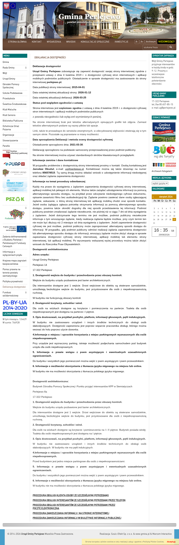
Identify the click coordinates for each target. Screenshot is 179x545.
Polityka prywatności (13, 281)
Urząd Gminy (9, 78)
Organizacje (8, 135)
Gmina (6, 62)
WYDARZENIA (54, 41)
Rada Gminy (9, 67)
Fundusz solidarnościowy (10, 294)
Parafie (6, 146)
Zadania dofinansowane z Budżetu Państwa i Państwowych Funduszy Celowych (14, 241)
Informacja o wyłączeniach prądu (12, 253)
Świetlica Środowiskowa (14, 104)
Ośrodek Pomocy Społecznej (11, 86)
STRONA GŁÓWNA (17, 41)
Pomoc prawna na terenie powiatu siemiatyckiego (11, 272)
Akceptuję (171, 542)
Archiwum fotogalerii (162, 171)
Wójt (5, 73)
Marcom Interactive (162, 534)
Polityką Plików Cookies (153, 542)
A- (137, 41)
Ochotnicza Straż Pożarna (11, 128)
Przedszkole (9, 98)
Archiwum (151, 41)
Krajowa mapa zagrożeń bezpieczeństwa (14, 262)
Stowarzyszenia (10, 140)
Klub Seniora (9, 115)
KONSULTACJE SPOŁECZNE (95, 41)
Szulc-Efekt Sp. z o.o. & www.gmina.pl (130, 534)
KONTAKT (37, 41)
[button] (25, 68)
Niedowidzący (166, 41)
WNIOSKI (71, 41)
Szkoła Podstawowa (12, 93)
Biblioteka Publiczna (13, 120)
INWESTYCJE (121, 41)
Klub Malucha (9, 109)
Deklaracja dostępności (14, 287)
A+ (142, 41)
